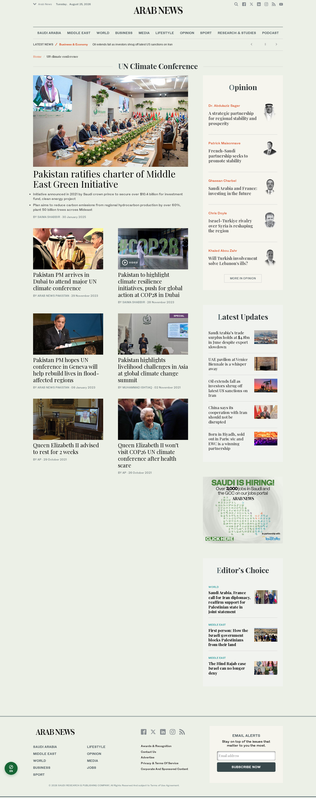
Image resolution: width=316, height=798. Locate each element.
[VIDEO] (153, 248)
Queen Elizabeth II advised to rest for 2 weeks (66, 448)
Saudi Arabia (49, 33)
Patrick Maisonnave (224, 143)
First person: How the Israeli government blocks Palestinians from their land (228, 637)
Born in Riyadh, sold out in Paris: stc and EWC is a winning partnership (226, 441)
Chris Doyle (217, 213)
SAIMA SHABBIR (48, 217)
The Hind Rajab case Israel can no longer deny (227, 668)
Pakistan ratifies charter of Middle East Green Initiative (104, 178)
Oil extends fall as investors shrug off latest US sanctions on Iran (133, 44)
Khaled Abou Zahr (222, 250)
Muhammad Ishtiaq (137, 387)
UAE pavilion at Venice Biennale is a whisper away (228, 364)
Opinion (187, 33)
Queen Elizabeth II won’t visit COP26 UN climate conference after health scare (148, 455)
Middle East (78, 33)
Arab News (45, 4)
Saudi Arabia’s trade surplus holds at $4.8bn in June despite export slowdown (229, 339)
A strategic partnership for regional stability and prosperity (232, 118)
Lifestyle (164, 33)
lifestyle (96, 747)
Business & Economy (73, 44)
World (102, 33)
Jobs (91, 768)
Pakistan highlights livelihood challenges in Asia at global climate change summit (153, 369)
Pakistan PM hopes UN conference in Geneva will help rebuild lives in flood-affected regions (66, 369)
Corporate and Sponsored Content (164, 769)
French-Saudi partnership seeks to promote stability (228, 156)
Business (124, 33)
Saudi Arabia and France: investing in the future (232, 191)
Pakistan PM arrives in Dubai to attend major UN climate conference (65, 281)
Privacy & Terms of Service (159, 763)
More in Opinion (243, 278)
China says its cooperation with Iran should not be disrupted (227, 414)
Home (37, 56)
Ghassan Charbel (222, 181)
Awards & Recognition (156, 746)
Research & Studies (237, 33)
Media (144, 33)
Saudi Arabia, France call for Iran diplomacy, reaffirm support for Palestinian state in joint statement (229, 602)
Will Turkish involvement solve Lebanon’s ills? (232, 260)
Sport (206, 33)
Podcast (270, 33)
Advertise (147, 757)
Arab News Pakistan (53, 295)
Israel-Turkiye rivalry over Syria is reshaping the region (230, 225)
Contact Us (148, 752)
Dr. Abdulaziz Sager (224, 105)
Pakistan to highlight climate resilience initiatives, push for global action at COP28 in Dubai (150, 284)
